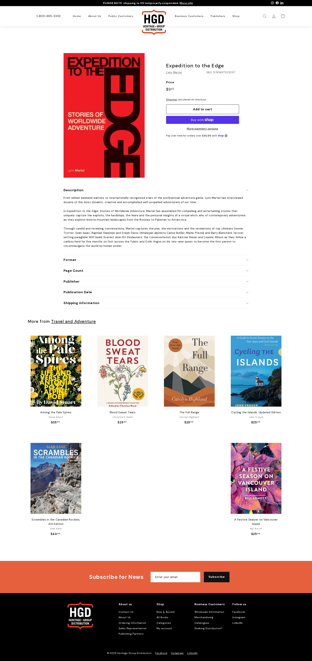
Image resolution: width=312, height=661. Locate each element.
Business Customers (189, 16)
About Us (94, 16)
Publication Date (78, 292)
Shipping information (81, 303)
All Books (162, 617)
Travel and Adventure (73, 321)
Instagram (239, 617)
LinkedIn (237, 623)
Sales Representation (133, 628)
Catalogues (201, 623)
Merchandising (203, 617)
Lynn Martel (174, 72)
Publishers (218, 16)
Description (74, 190)
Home (77, 16)
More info (186, 3)
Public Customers (121, 16)
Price (170, 82)
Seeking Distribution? (208, 628)
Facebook (238, 612)
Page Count (73, 270)
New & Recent (166, 612)
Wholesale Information (209, 612)
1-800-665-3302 (48, 16)
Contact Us (126, 612)
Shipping (171, 99)
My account (164, 628)
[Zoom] (104, 115)
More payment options (202, 129)
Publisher (72, 281)
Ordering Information (132, 623)
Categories (164, 623)
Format (70, 260)
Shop (236, 16)
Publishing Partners (131, 633)
